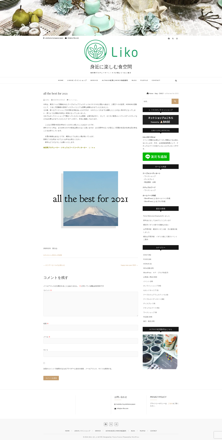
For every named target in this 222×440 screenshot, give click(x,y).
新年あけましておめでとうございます (157, 220)
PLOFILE (144, 80)
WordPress (135, 437)
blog (134, 80)
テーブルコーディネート (152, 299)
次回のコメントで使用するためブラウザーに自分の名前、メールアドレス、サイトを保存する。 (78, 369)
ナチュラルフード (149, 308)
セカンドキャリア (149, 290)
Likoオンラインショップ (77, 80)
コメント (47, 290)
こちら (170, 403)
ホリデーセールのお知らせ (54, 265)
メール (46, 337)
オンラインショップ (150, 286)
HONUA (146, 264)
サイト (45, 350)
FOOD (145, 259)
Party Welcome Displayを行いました (156, 216)
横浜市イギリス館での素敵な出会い (156, 225)
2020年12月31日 (58, 100)
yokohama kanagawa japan (54, 38)
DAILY (54, 255)
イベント (146, 281)
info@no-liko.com (73, 38)
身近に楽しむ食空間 (111, 66)
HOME (61, 80)
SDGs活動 (146, 268)
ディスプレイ (148, 303)
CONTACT (156, 80)
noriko (47, 100)
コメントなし (73, 100)
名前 (46, 323)
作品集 (59, 255)
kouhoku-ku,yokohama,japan (125, 404)
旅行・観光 (147, 321)
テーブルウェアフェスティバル (154, 295)
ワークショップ (149, 312)
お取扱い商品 (148, 277)
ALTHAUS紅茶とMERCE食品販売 (115, 80)
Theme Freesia (117, 437)
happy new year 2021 (129, 265)
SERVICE (94, 80)
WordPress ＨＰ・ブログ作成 (154, 272)
